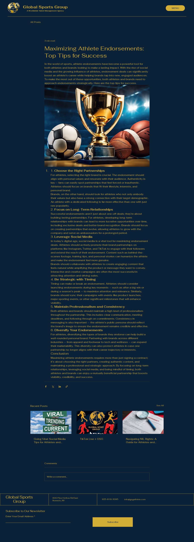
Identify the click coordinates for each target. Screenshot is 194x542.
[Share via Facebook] (45, 386)
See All (160, 405)
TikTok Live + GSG (91, 439)
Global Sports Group (19, 499)
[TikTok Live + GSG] (97, 422)
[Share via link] (66, 386)
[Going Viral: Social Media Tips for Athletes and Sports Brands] (50, 422)
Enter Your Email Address (19, 516)
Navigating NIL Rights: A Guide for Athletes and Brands (141, 440)
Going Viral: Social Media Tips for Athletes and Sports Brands (50, 440)
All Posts (35, 22)
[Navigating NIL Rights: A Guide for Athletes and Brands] (143, 422)
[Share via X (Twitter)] (52, 386)
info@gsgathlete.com (135, 499)
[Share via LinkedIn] (59, 386)
